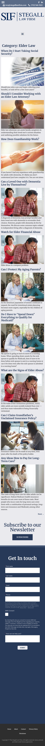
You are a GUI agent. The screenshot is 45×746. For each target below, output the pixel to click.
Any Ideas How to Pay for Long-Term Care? (20, 459)
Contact (23, 729)
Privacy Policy (33, 729)
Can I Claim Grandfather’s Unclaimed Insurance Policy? (19, 417)
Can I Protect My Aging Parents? (21, 269)
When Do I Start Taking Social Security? (19, 52)
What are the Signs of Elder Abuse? (22, 370)
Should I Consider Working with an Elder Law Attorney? (21, 95)
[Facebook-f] (38, 2)
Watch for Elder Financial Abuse (20, 232)
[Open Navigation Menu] (3, 2)
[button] (22, 34)
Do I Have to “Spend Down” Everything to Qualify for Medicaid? (18, 317)
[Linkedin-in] (41, 2)
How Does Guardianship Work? (20, 139)
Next (41, 514)
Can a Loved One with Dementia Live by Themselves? (20, 183)
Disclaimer (22, 733)
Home (9, 729)
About (16, 729)
